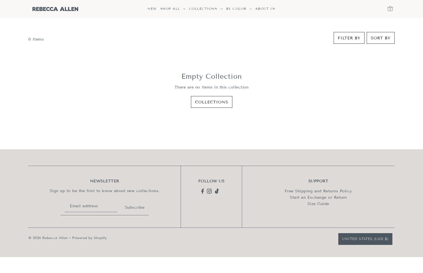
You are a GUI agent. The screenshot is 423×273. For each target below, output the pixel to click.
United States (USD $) (365, 239)
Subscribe (134, 207)
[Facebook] (202, 191)
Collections (211, 102)
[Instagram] (209, 191)
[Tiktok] (217, 191)
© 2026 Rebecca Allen (48, 238)
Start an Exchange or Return (318, 197)
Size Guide (318, 203)
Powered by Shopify (89, 238)
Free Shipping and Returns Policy (318, 191)
